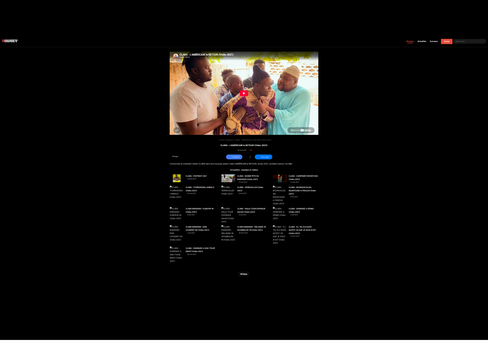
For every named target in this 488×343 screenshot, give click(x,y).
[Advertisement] (244, 18)
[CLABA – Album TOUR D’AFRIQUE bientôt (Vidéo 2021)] (228, 215)
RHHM (446, 41)
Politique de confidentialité (270, 341)
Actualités (421, 41)
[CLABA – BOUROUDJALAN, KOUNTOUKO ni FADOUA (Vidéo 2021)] (280, 195)
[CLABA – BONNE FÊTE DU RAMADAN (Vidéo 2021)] (228, 178)
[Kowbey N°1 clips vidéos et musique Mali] (10, 41)
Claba (244, 274)
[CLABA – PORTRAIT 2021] (177, 178)
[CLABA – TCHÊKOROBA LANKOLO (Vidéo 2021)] (177, 192)
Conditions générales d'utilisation (245, 341)
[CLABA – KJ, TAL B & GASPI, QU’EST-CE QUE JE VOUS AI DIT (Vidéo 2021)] (280, 235)
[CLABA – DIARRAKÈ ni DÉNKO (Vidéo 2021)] (280, 213)
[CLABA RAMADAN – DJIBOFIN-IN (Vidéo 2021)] (177, 213)
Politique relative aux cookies (218, 341)
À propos (434, 41)
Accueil (221, 140)
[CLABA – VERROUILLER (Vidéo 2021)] (228, 190)
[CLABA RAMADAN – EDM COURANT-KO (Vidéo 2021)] (177, 233)
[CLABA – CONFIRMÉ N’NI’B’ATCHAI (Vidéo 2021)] (280, 178)
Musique (410, 41)
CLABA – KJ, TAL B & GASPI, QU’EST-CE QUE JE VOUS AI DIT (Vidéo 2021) (302, 230)
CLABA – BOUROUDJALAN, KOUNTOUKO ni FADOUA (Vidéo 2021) (302, 190)
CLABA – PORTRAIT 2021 (196, 176)
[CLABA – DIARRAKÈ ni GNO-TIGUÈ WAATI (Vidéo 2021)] (177, 255)
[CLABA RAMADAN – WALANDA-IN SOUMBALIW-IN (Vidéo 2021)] (228, 233)
